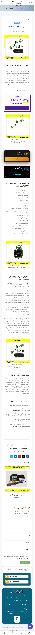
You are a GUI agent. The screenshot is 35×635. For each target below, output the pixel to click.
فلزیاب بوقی (17, 22)
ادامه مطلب (16, 497)
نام (28, 536)
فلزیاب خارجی (24, 448)
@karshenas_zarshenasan (24, 421)
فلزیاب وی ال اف (13, 448)
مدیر (23, 31)
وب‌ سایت (28, 549)
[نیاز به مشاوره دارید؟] (17, 172)
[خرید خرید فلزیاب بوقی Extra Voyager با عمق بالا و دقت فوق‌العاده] (17, 102)
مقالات (19, 9)
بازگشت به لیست (16, 435)
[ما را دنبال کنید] (17, 156)
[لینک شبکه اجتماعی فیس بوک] (27, 456)
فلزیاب (20, 379)
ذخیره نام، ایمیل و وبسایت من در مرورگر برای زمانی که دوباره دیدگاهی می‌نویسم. (17, 557)
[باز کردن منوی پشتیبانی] (30, 626)
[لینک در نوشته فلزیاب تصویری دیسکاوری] (17, 479)
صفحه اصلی (25, 9)
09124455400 (15, 426)
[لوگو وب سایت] (17, 2)
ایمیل (28, 542)
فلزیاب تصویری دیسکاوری (17, 495)
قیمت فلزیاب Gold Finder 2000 (14, 90)
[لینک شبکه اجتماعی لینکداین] (15, 456)
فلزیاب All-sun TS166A (23, 71)
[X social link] (23, 456)
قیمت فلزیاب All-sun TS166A (20, 452)
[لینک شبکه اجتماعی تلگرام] (11, 456)
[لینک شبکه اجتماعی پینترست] (19, 456)
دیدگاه (28, 517)
